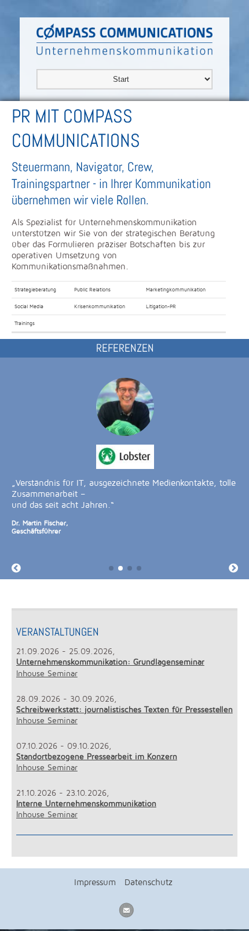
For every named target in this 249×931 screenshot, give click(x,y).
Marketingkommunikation (176, 290)
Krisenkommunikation (99, 306)
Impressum (95, 882)
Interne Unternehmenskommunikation (86, 803)
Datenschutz (148, 882)
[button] (111, 568)
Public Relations (92, 290)
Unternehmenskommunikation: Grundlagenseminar (110, 662)
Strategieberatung (35, 290)
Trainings (24, 323)
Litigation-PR (161, 306)
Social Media (28, 306)
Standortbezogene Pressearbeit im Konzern (96, 756)
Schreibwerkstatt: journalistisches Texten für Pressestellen (124, 709)
